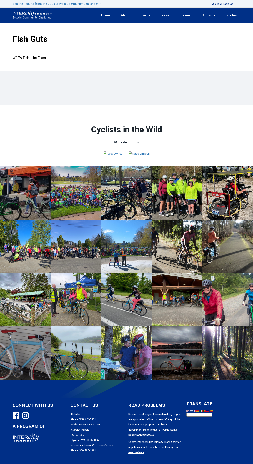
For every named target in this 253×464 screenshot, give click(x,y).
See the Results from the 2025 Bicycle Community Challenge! (55, 4)
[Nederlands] (191, 410)
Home (105, 15)
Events (145, 15)
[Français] (194, 410)
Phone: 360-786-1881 (83, 450)
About (125, 15)
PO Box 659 (77, 434)
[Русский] (208, 410)
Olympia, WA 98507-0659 (85, 440)
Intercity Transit (80, 429)
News (165, 15)
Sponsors (208, 15)
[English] (188, 410)
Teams (186, 15)
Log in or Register (222, 3)
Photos (232, 15)
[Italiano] (201, 410)
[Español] (211, 410)
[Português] (204, 410)
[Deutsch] (198, 410)
